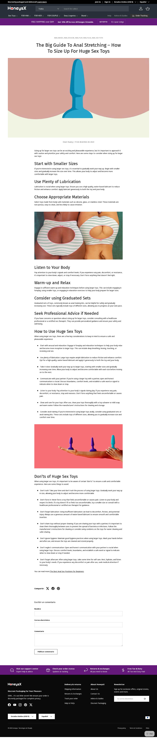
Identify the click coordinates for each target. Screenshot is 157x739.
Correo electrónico (42, 620)
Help (109, 16)
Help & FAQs (70, 703)
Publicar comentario (46, 652)
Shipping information (73, 689)
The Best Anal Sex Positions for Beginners (67, 571)
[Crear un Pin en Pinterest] (58, 588)
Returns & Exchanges (73, 693)
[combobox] (82, 8)
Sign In (107, 2)
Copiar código (118, 22)
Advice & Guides (120, 16)
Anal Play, (79, 38)
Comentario (39, 631)
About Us (94, 689)
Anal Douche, (69, 38)
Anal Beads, (59, 38)
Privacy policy (122, 728)
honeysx (15, 728)
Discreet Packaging (98, 703)
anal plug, (87, 38)
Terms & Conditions (136, 728)
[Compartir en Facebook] (53, 588)
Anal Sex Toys (97, 38)
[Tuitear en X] (47, 588)
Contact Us (95, 693)
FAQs (147, 728)
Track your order (71, 698)
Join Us (98, 2)
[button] (147, 8)
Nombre (37, 609)
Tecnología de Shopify (25, 728)
